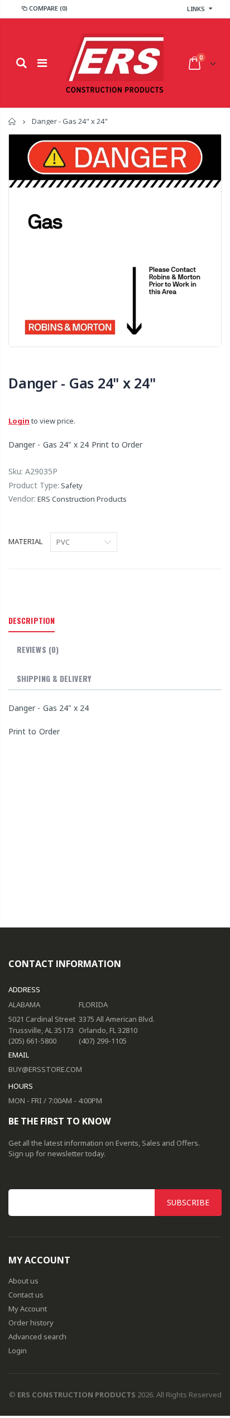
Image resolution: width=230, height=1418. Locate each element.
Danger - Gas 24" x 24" (82, 382)
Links (196, 8)
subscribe (188, 1202)
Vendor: (22, 498)
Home (12, 121)
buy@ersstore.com (45, 1069)
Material (25, 541)
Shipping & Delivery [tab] (54, 678)
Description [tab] (31, 620)
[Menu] (42, 62)
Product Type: (33, 485)
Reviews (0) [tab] (38, 649)
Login (19, 421)
